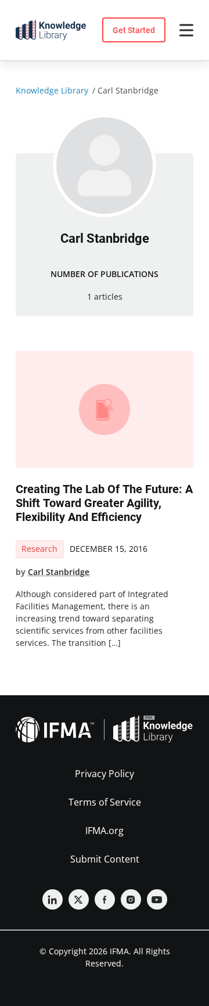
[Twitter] (79, 899)
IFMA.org (104, 830)
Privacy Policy (104, 773)
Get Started (134, 30)
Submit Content (104, 859)
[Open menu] (186, 30)
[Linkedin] (52, 899)
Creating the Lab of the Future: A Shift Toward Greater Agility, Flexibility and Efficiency (104, 503)
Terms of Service (105, 802)
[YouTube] (157, 899)
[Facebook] (105, 899)
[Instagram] (131, 899)
